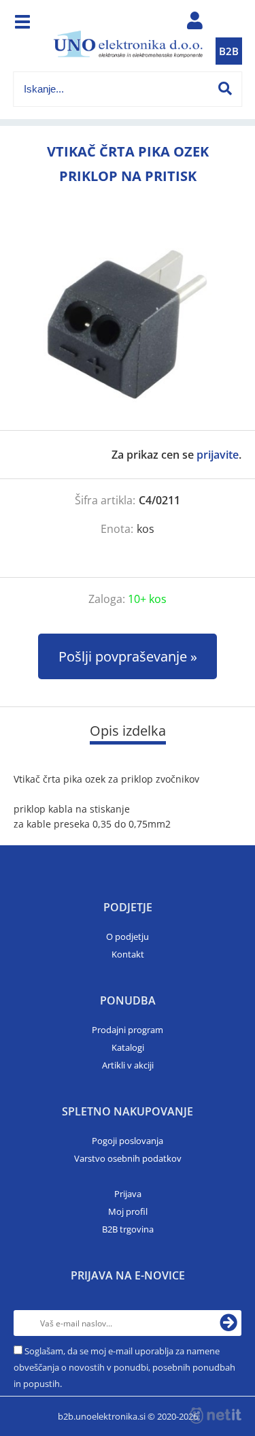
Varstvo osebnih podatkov (128, 1158)
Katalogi (128, 1047)
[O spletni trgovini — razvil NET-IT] (215, 1415)
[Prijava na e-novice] (228, 1323)
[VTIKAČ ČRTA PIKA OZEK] (127, 323)
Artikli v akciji (128, 1065)
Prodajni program (127, 1030)
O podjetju (127, 936)
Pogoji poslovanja (127, 1141)
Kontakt (128, 954)
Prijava (127, 1194)
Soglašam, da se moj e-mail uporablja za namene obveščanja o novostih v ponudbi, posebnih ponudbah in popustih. (124, 1367)
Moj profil (128, 1211)
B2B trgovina (128, 1229)
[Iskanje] (225, 88)
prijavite (218, 454)
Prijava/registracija (194, 24)
